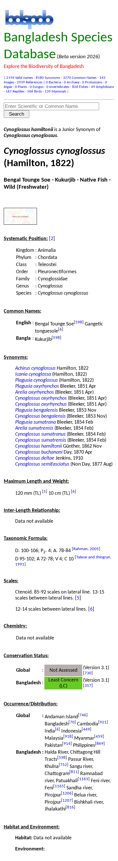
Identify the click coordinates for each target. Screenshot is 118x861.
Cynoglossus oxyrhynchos (41, 398)
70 (72, 722)
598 (78, 322)
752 (63, 765)
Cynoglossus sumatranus (40, 434)
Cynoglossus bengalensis (40, 416)
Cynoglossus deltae (34, 458)
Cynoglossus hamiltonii (38, 446)
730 (87, 673)
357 (87, 686)
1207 (67, 800)
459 (99, 737)
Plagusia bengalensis (36, 410)
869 (100, 744)
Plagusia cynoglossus (36, 380)
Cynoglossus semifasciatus (42, 464)
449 (86, 729)
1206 (67, 793)
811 (74, 772)
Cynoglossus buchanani (38, 452)
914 (67, 744)
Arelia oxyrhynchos (34, 392)
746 (82, 715)
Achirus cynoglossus (35, 368)
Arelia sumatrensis (34, 428)
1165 (59, 786)
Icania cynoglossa (33, 374)
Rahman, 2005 (86, 549)
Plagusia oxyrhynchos (37, 386)
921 (103, 722)
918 (68, 737)
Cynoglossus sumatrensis (40, 440)
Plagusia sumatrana (35, 422)
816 (70, 807)
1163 (83, 779)
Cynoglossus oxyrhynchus (41, 404)
